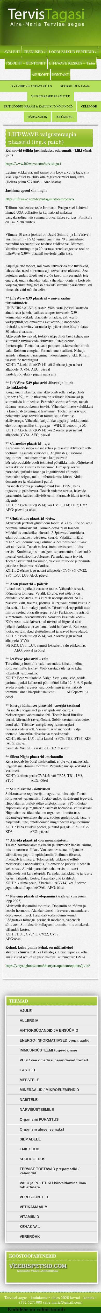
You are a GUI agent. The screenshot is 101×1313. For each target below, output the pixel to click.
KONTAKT (60, 74)
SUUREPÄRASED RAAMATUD (50, 96)
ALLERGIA (29, 1020)
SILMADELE (30, 1139)
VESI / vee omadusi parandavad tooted (54, 1060)
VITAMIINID (29, 1217)
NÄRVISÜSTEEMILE (37, 1109)
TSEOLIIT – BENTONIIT (26, 63)
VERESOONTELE (34, 1197)
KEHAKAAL (30, 1227)
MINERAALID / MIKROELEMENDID (49, 1090)
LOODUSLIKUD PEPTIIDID (73, 51)
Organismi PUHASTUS (39, 1119)
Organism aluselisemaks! (42, 1129)
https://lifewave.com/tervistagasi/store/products (39, 198)
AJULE (26, 1011)
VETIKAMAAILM (34, 1207)
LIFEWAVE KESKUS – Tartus (72, 63)
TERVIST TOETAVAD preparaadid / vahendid (50, 1171)
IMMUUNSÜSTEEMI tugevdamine (48, 1050)
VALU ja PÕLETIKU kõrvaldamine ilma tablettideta (53, 1185)
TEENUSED (35, 51)
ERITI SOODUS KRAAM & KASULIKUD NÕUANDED (38, 106)
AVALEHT (12, 51)
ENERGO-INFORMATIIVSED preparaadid (55, 1040)
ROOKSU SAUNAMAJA (75, 86)
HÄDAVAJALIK (37, 117)
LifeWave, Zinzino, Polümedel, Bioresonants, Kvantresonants (50, 23)
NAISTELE (29, 1100)
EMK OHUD (29, 1149)
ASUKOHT (40, 74)
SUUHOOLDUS (32, 1159)
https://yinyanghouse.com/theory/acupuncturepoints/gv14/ (47, 965)
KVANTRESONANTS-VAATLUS (31, 86)
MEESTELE (29, 1080)
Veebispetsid (80, 1309)
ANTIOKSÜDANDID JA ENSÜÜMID (49, 1030)
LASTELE (28, 1070)
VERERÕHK (30, 1236)
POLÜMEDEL (64, 117)
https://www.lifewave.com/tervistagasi (33, 163)
